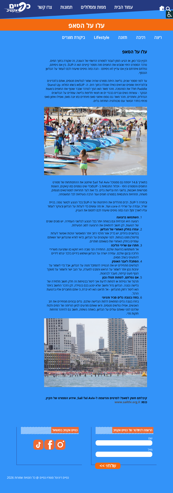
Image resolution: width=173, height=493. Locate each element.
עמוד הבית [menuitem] (123, 7)
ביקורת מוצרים (73, 37)
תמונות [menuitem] (66, 7)
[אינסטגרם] (59, 449)
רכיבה (140, 37)
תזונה (122, 37)
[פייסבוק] (48, 449)
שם (150, 438)
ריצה (158, 37)
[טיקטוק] (38, 449)
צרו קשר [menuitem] (45, 7)
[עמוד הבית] (162, 10)
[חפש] (168, 10)
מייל (150, 450)
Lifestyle (101, 37)
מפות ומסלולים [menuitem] (93, 7)
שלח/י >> (108, 466)
